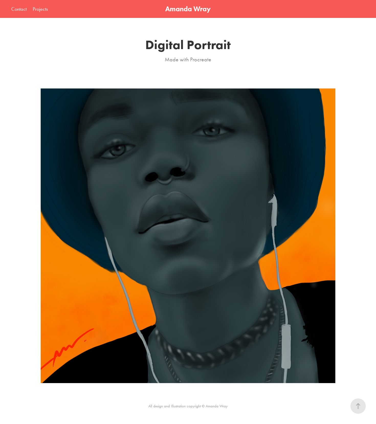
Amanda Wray (188, 9)
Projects (40, 9)
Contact (19, 9)
